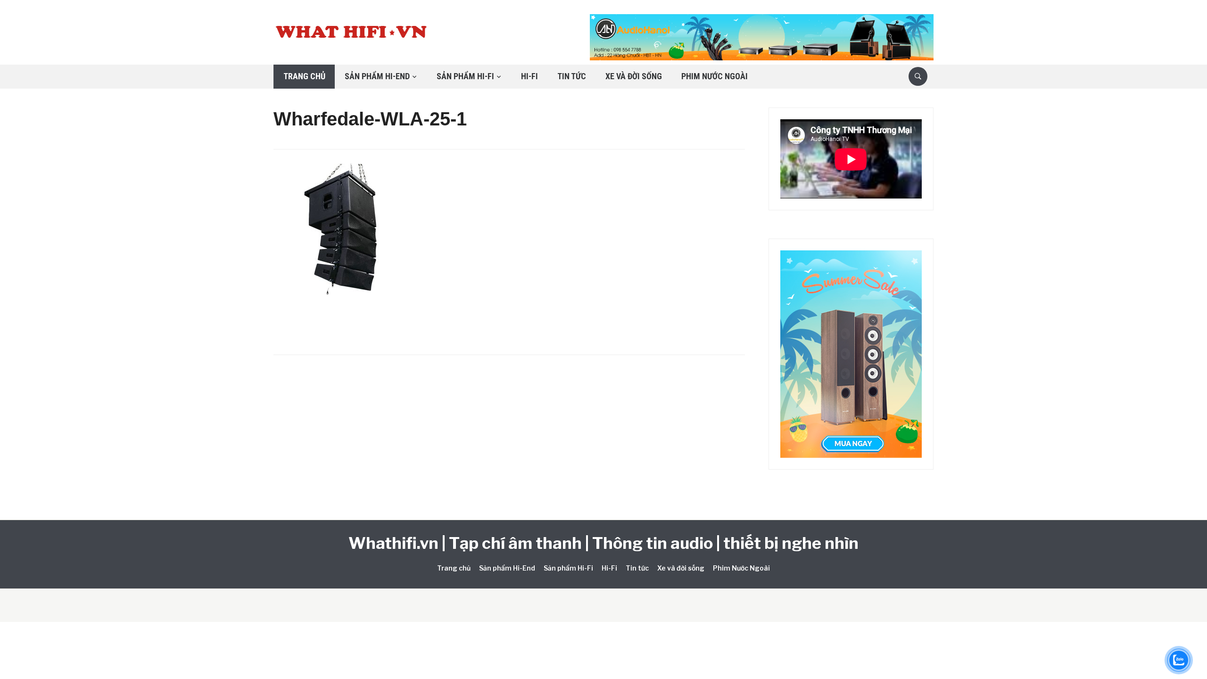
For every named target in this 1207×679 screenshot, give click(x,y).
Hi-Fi (529, 76)
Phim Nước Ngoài (714, 76)
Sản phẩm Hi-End (377, 76)
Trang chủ (304, 76)
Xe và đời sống (633, 76)
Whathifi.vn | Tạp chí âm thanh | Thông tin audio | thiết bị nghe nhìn (603, 543)
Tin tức (571, 76)
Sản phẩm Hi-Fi (465, 76)
